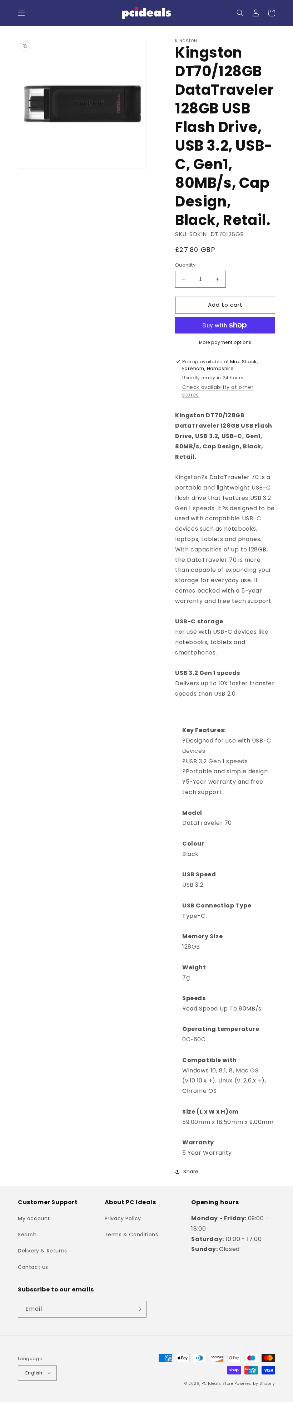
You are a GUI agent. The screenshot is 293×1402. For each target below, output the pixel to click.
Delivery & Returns (42, 1250)
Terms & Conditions (131, 1234)
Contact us (33, 1267)
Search (27, 1234)
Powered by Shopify (254, 1383)
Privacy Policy (123, 1218)
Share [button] (191, 1171)
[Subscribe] (138, 1309)
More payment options (225, 342)
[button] (21, 13)
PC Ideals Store (217, 1383)
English (34, 1372)
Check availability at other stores (217, 391)
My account (34, 1218)
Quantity (185, 265)
